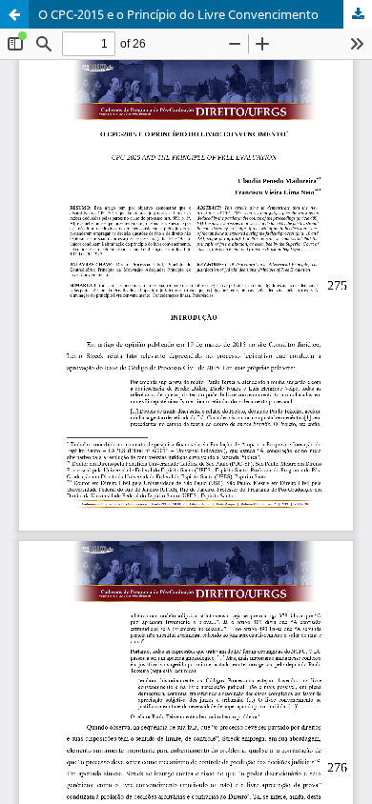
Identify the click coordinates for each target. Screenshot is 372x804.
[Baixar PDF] (357, 14)
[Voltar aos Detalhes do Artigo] (14, 14)
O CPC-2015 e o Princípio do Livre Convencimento (178, 14)
